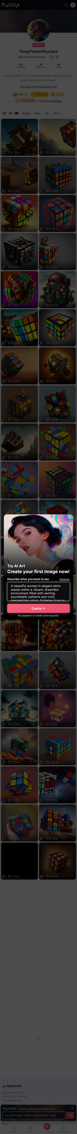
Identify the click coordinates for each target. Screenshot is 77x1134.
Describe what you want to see (28, 579)
